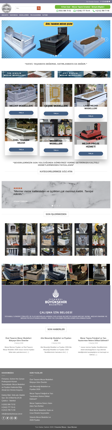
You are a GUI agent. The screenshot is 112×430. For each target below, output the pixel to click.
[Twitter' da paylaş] (7, 418)
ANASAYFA (5, 15)
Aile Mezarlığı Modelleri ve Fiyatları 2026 (56, 339)
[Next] (106, 39)
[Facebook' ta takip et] (101, 1)
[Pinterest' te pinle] (15, 418)
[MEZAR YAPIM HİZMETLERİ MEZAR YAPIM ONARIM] (56, 39)
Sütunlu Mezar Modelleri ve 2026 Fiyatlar (40, 418)
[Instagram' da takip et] (103, 1)
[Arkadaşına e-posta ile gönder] (11, 418)
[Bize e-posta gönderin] (105, 1)
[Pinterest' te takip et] (107, 1)
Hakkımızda (14, 15)
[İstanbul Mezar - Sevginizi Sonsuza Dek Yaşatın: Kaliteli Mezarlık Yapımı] (7, 8)
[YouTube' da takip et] (109, 1)
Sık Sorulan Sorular (92, 2)
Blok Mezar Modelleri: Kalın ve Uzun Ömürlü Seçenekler (41, 411)
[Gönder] (39, 8)
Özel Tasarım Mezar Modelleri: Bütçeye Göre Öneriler (18, 339)
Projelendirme (35, 15)
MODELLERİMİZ (24, 15)
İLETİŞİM (45, 15)
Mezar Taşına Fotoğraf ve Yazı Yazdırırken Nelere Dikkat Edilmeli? (93, 339)
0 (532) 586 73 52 (9, 404)
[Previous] (6, 39)
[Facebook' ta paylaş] (3, 418)
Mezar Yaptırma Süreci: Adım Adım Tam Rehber (41, 404)
